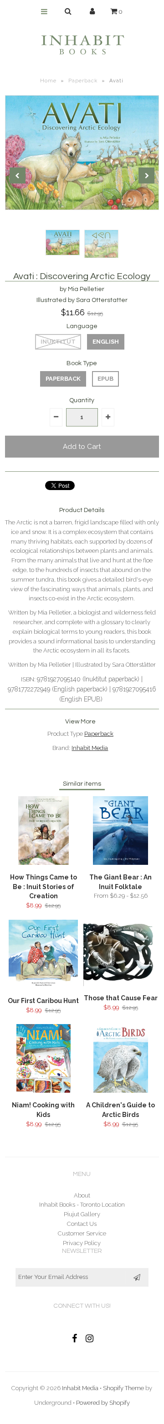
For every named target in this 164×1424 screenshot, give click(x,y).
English (105, 341)
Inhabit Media (90, 747)
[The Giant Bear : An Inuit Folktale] (120, 862)
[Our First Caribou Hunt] (43, 986)
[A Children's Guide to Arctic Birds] (120, 1090)
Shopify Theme (123, 1388)
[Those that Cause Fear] (120, 984)
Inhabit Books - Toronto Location (82, 1204)
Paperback (82, 81)
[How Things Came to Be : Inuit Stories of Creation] (43, 862)
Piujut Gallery (82, 1214)
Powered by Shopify (103, 1402)
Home (48, 81)
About (82, 1195)
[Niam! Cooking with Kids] (43, 1090)
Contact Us (82, 1223)
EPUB (105, 378)
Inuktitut (58, 341)
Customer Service (82, 1233)
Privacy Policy (82, 1243)
